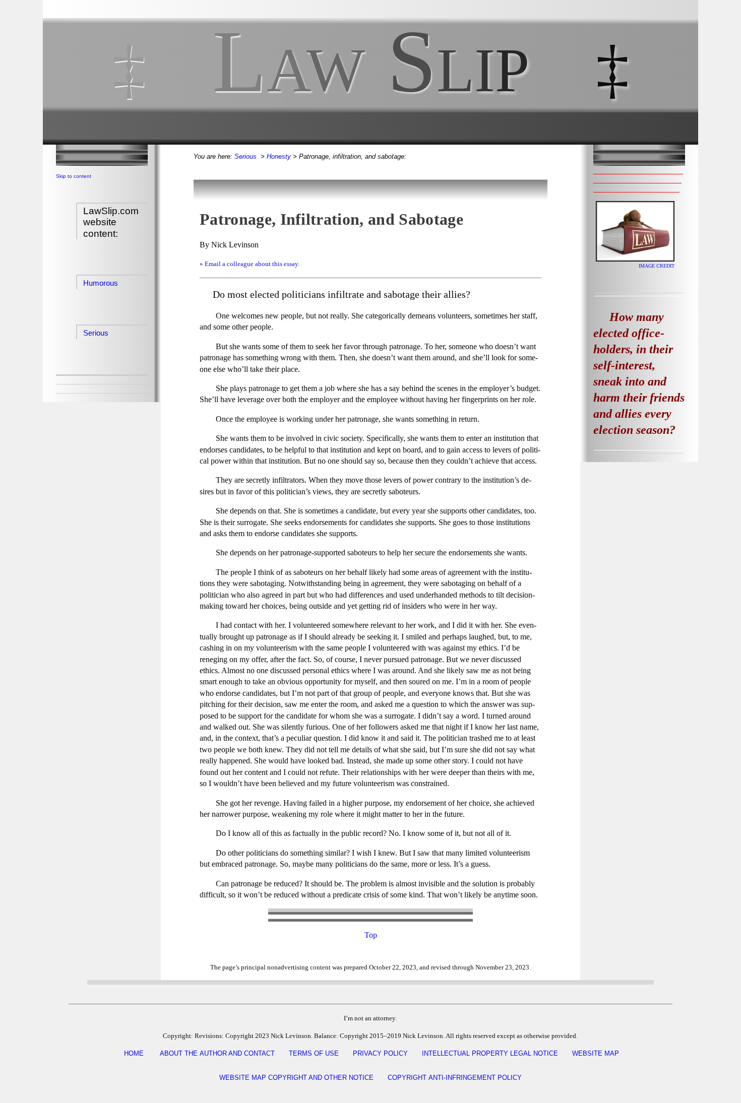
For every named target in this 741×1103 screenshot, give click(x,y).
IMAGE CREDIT (656, 266)
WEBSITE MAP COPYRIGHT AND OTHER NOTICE (296, 1077)
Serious (95, 333)
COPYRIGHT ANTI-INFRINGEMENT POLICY (455, 1077)
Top (370, 935)
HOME (134, 1053)
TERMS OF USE (314, 1053)
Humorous (100, 283)
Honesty (279, 156)
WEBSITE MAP (595, 1053)
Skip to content (73, 176)
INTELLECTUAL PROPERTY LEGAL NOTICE (490, 1053)
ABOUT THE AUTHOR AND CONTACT (217, 1053)
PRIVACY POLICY (380, 1053)
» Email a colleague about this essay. (249, 264)
